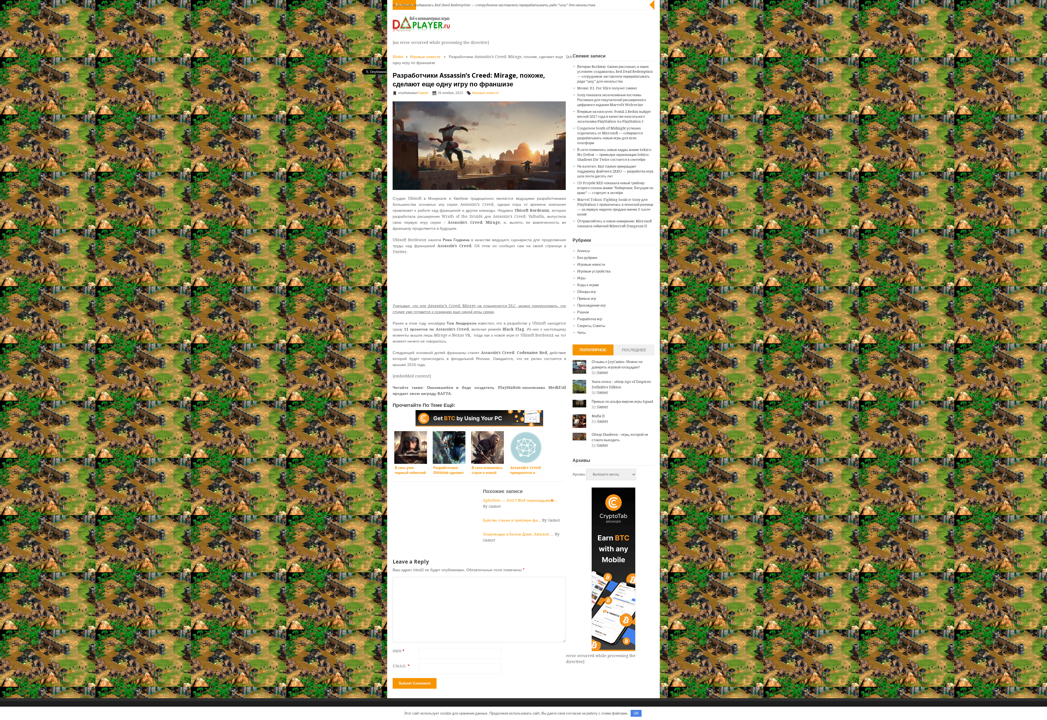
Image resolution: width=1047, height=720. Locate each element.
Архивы (579, 474)
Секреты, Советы (591, 326)
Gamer (423, 93)
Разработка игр (589, 319)
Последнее (634, 350)
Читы (581, 333)
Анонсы (583, 251)
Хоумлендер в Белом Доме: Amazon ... (519, 534)
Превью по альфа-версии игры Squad (622, 402)
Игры (581, 278)
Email (401, 666)
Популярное (593, 350)
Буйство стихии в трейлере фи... (512, 520)
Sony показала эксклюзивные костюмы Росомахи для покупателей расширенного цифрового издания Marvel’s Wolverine (611, 100)
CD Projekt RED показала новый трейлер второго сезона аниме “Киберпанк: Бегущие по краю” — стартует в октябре (615, 188)
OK (636, 713)
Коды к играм (588, 285)
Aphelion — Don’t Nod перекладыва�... (520, 500)
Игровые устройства (593, 271)
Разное (583, 312)
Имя (398, 651)
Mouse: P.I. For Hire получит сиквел (607, 88)
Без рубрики (587, 258)
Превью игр (586, 299)
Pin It (367, 85)
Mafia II (598, 416)
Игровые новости (425, 57)
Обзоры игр (586, 292)
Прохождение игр (591, 305)
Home (398, 57)
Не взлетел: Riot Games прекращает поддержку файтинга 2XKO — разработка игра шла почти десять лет (615, 171)
